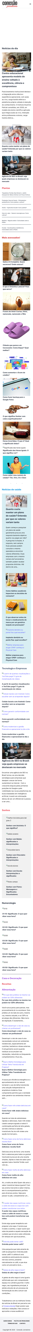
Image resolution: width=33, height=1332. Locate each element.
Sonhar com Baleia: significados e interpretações (14, 841)
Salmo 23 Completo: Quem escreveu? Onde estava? (14, 263)
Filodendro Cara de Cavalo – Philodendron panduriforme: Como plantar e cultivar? (14, 201)
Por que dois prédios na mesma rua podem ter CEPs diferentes (16, 1001)
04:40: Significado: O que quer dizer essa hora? (15, 955)
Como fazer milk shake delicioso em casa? (15, 1112)
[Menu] (30, 4)
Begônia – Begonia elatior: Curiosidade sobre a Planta (15, 221)
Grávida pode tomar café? (13, 1244)
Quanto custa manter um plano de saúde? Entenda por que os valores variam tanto (16, 148)
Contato (22, 1323)
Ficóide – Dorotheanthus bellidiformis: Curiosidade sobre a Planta (13, 228)
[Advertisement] (16, 25)
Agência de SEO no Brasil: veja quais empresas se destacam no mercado (15, 178)
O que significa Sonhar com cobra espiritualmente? (14, 417)
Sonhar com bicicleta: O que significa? (16, 827)
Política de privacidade (22, 1321)
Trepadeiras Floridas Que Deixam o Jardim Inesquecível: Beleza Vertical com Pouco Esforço (16, 193)
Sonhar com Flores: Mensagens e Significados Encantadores (14, 890)
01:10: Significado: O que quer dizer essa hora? (14, 915)
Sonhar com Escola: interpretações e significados (14, 873)
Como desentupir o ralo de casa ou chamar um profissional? (16, 1032)
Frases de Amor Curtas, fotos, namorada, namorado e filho (15, 312)
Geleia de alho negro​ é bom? (13, 1273)
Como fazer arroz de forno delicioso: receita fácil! (13, 1145)
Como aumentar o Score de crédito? (14, 374)
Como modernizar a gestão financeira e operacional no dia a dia (15, 736)
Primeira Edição (9, 1306)
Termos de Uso (12, 1323)
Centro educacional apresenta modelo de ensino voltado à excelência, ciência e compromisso (13, 80)
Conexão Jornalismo (23, 1330)
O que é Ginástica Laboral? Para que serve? (16, 288)
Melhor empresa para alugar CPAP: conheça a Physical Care (16, 657)
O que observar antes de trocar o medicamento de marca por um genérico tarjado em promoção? (16, 621)
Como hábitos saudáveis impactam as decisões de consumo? (16, 593)
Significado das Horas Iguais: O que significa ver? (16, 451)
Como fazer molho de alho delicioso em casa (12, 1176)
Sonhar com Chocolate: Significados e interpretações (15, 857)
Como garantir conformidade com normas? (16, 720)
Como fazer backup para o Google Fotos (14, 398)
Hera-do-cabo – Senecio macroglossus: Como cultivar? (15, 214)
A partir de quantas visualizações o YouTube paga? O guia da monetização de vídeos (16, 686)
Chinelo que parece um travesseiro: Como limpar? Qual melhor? (16, 347)
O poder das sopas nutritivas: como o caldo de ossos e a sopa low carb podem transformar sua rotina (15, 1215)
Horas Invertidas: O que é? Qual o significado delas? (16, 442)
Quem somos (7, 1321)
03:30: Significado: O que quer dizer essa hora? (15, 942)
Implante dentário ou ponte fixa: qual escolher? (16, 638)
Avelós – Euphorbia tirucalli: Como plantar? (14, 207)
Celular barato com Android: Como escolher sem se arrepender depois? (16, 704)
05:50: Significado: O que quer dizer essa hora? (15, 968)
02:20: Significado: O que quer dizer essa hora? (15, 928)
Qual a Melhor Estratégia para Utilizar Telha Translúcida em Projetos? (14, 1072)
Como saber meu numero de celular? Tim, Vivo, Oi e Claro (14, 476)
